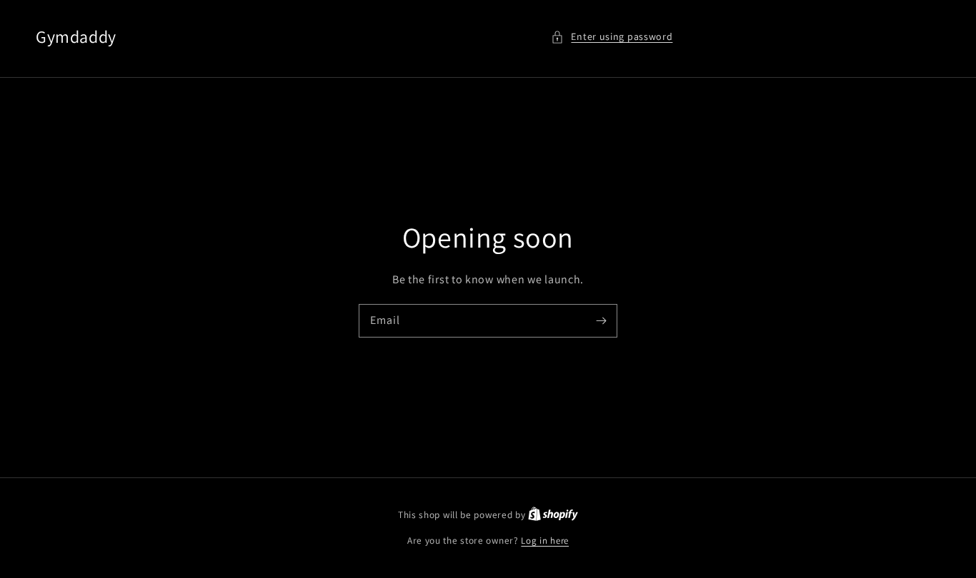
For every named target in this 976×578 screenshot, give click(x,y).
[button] (611, 37)
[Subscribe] (601, 320)
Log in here (545, 540)
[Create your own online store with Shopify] (553, 515)
